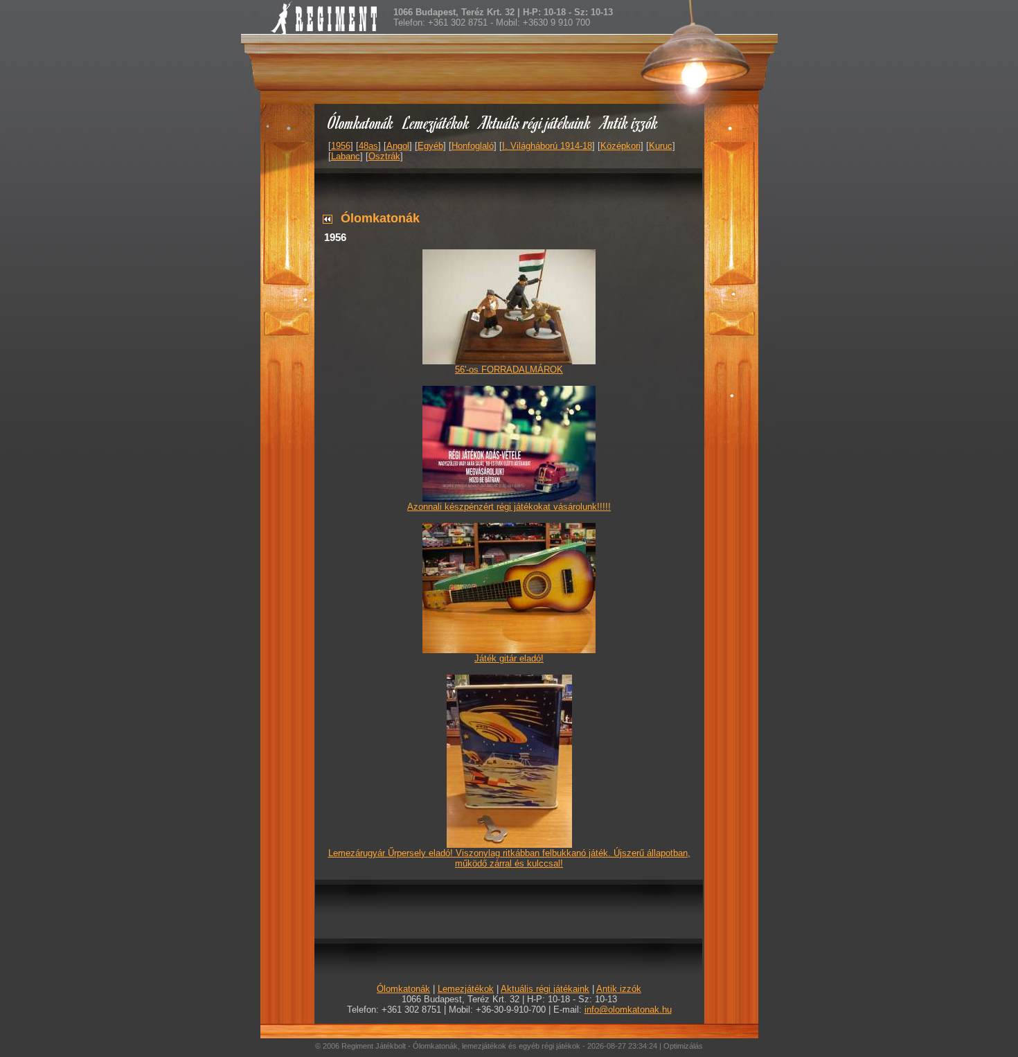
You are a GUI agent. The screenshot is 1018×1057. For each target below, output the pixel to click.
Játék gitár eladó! (509, 658)
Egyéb (430, 146)
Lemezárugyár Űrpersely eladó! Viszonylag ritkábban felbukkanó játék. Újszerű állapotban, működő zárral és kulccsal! (509, 858)
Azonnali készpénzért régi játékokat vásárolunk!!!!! (509, 506)
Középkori (620, 146)
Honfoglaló (473, 146)
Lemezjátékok (437, 122)
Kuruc (660, 146)
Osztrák (384, 156)
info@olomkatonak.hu (628, 1009)
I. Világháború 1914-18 (547, 146)
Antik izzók (629, 122)
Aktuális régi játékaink (535, 122)
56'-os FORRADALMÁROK (509, 369)
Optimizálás (683, 1046)
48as (368, 146)
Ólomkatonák (360, 122)
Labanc (345, 156)
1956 (340, 146)
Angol (397, 146)
